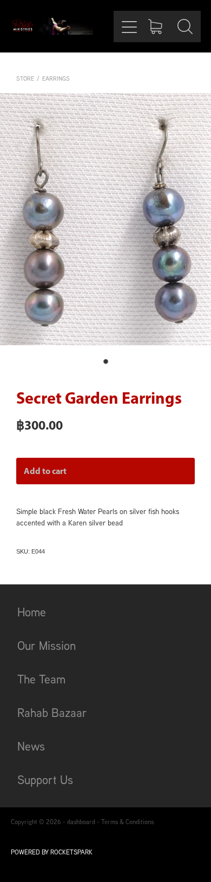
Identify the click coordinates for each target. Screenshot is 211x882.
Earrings (56, 78)
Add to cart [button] (45, 470)
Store (25, 78)
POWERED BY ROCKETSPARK (52, 852)
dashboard (81, 822)
